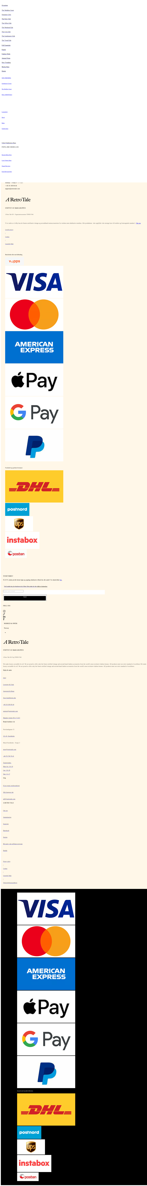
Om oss (138, 223)
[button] (25, 597)
